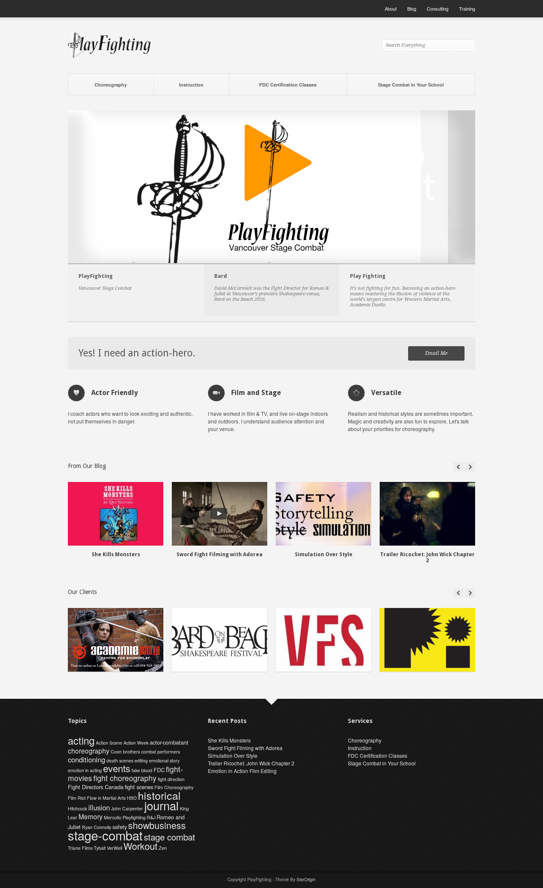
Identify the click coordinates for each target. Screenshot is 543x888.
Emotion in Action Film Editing (242, 770)
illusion (99, 807)
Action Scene (109, 743)
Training (467, 8)
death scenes (119, 760)
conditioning (86, 759)
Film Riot (77, 798)
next (470, 466)
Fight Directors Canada (95, 787)
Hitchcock (77, 808)
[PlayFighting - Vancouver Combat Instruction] (109, 55)
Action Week (135, 743)
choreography (88, 750)
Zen (163, 848)
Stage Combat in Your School (411, 84)
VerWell (114, 848)
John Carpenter (127, 808)
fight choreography (125, 778)
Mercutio (112, 817)
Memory (90, 816)
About (391, 8)
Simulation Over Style (233, 755)
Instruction (191, 84)
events (116, 768)
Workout (140, 845)
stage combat (169, 836)
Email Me (436, 353)
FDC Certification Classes (287, 84)
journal (161, 805)
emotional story (164, 760)
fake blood (142, 770)
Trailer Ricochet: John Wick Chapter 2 (251, 763)
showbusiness (157, 825)
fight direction (171, 779)
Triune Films (80, 848)
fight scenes (139, 787)
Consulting (437, 8)
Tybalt (100, 848)
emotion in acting (85, 770)
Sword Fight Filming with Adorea (245, 747)
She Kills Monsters (229, 740)
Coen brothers (125, 751)
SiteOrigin (306, 879)
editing (141, 760)
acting (81, 740)
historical (159, 795)
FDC (159, 770)
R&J (151, 817)
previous (458, 466)
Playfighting (134, 817)
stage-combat (105, 835)
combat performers (160, 751)
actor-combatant (169, 742)
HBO (132, 798)
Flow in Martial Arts (106, 798)
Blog (411, 8)
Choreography (111, 84)
